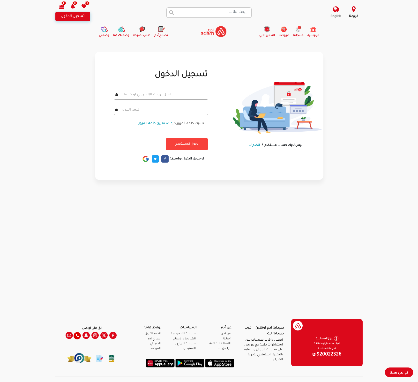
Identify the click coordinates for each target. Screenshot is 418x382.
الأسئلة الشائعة (220, 343)
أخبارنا (227, 339)
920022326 (328, 354)
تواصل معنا (399, 372)
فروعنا (353, 16)
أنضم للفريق (153, 334)
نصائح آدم (154, 339)
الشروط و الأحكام (184, 339)
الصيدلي (155, 343)
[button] (75, 7)
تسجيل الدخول (73, 16)
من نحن (226, 334)
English (335, 16)
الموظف (155, 348)
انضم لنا (254, 145)
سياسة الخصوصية (183, 334)
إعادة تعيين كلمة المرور (156, 123)
